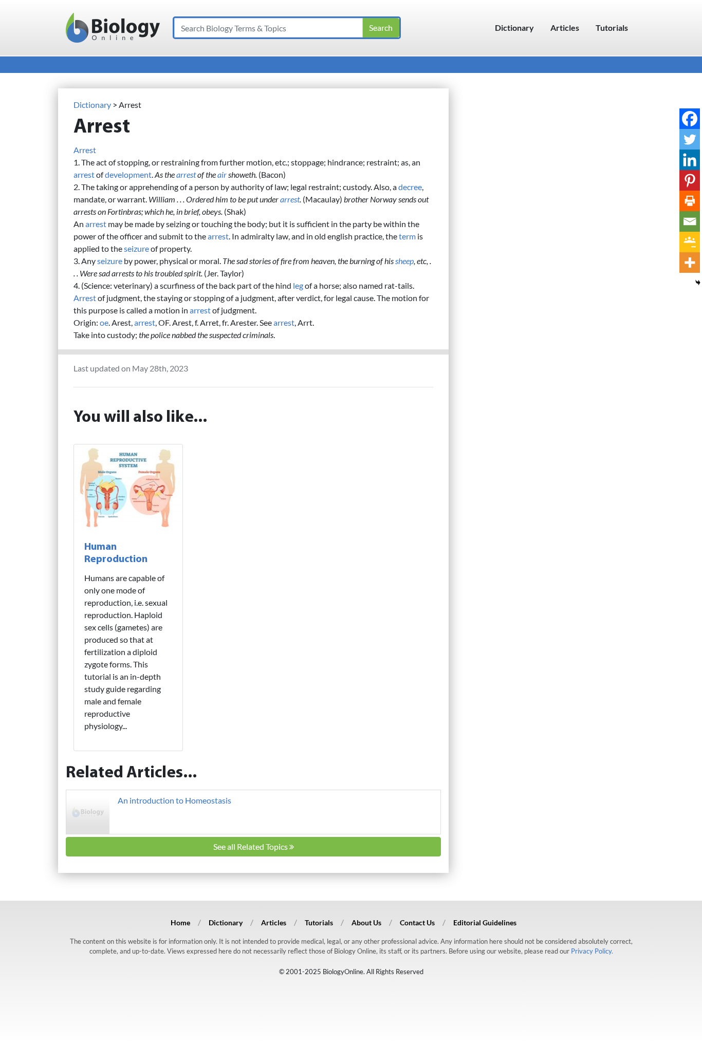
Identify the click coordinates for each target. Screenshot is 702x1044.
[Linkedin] (689, 160)
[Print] (689, 201)
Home (180, 922)
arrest (84, 174)
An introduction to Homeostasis (174, 800)
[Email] (689, 221)
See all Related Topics (251, 846)
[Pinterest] (689, 180)
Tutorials (612, 27)
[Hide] (698, 282)
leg (298, 285)
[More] (689, 262)
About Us (366, 922)
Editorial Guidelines (484, 922)
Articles (564, 27)
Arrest (84, 150)
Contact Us (417, 922)
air (222, 174)
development (128, 174)
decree (410, 187)
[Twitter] (689, 139)
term (407, 236)
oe (104, 322)
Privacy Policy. (592, 951)
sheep (404, 261)
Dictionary (514, 27)
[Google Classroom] (689, 242)
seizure (136, 248)
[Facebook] (689, 118)
